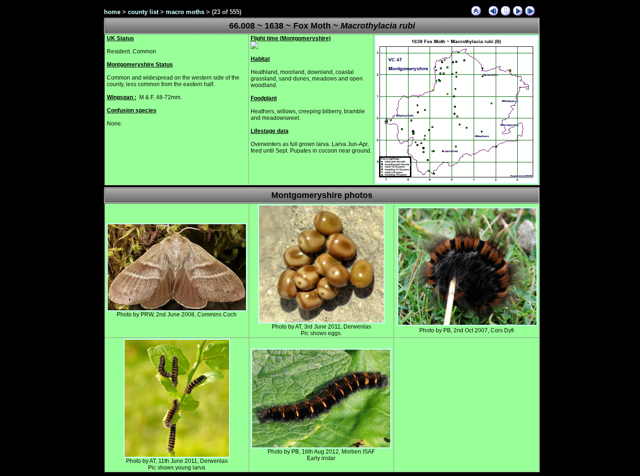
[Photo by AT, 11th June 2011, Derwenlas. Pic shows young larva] (177, 456)
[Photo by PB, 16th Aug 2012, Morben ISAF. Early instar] (321, 446)
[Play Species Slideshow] (517, 10)
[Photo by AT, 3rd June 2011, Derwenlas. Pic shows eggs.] (321, 321)
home (112, 11)
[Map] (456, 182)
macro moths (185, 11)
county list (143, 11)
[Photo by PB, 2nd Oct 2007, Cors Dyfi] (467, 324)
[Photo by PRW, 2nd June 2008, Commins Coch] (177, 309)
